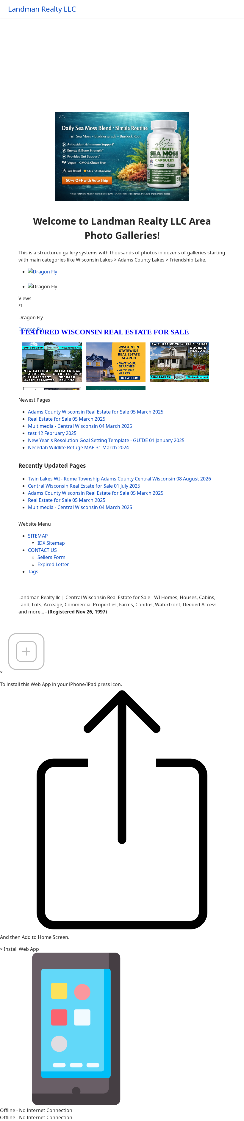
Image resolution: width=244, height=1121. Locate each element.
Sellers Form (51, 557)
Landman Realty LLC (42, 8)
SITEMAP (38, 536)
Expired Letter (53, 564)
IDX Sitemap (51, 543)
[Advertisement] (122, 62)
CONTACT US (42, 550)
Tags (33, 571)
